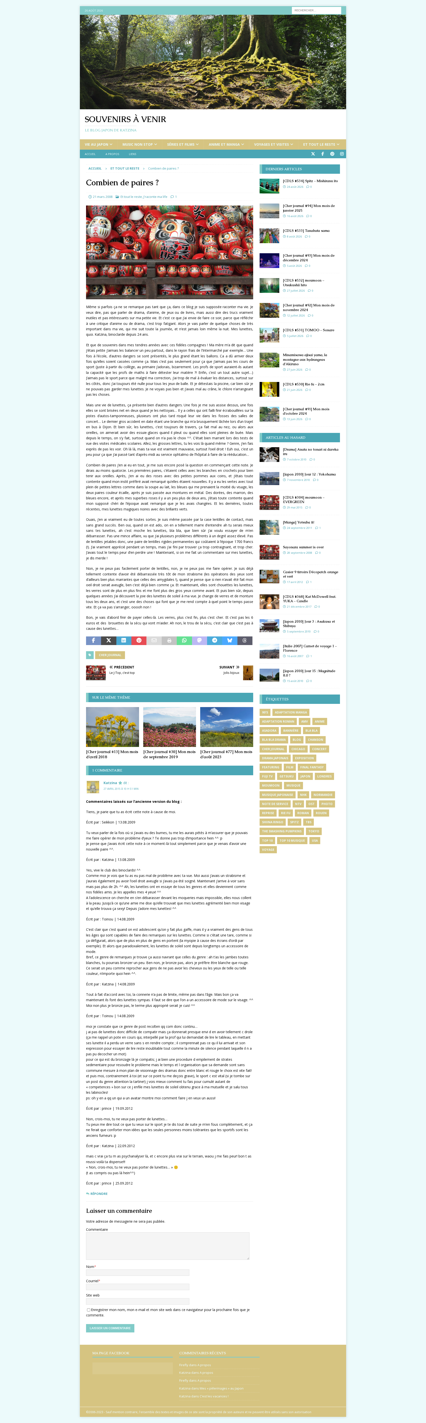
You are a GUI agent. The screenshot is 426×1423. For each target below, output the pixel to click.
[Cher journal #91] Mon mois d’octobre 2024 (306, 411)
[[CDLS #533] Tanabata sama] (269, 235)
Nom (90, 1266)
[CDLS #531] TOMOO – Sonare (308, 330)
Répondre (98, 1193)
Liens (132, 154)
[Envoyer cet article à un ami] (153, 640)
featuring (270, 767)
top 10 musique (292, 840)
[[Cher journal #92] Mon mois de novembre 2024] (269, 310)
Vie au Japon (96, 144)
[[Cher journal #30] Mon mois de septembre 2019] (169, 727)
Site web (93, 1295)
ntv (298, 804)
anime (320, 721)
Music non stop (138, 144)
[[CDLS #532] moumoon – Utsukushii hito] (269, 285)
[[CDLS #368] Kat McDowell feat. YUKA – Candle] (269, 601)
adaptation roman (278, 721)
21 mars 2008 (102, 196)
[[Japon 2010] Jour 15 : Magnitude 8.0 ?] (269, 675)
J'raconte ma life (155, 196)
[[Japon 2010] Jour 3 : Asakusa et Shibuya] (269, 625)
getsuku (287, 776)
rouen (321, 813)
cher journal (110, 655)
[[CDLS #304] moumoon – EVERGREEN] (269, 502)
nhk (303, 795)
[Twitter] (313, 154)
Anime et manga (224, 144)
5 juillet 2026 (295, 336)
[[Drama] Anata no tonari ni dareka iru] (269, 454)
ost (311, 804)
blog (297, 740)
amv (304, 721)
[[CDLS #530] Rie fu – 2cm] (269, 389)
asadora (269, 730)
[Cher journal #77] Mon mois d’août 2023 (226, 754)
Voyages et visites (271, 144)
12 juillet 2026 (296, 315)
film (289, 767)
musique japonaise (277, 795)
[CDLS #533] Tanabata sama (306, 230)
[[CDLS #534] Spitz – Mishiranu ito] (269, 186)
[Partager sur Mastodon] (199, 640)
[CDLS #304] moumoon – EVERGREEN (303, 499)
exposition (304, 758)
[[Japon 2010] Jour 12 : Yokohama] (269, 478)
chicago (298, 749)
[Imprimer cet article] (169, 640)
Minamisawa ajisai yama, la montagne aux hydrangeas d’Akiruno (305, 359)
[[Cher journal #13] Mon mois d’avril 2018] (112, 727)
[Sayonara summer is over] (269, 552)
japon (305, 776)
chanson (315, 740)
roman (303, 813)
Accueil (90, 154)
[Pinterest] (332, 154)
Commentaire (97, 1229)
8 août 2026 (294, 236)
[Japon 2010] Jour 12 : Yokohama (309, 474)
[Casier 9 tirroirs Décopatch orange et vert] (269, 577)
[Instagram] (341, 154)
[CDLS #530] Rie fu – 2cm (303, 384)
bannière (291, 730)
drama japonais (275, 758)
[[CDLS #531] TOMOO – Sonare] (269, 335)
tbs (308, 822)
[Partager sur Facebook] (93, 640)
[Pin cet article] (138, 640)
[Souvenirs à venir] (213, 106)
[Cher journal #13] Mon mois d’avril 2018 (112, 754)
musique (293, 785)
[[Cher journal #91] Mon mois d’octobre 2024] (269, 414)
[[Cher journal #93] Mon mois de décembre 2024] (269, 260)
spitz (294, 822)
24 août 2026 (295, 187)
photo (327, 804)
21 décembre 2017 (299, 606)
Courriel (92, 1281)
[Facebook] (322, 154)
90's (265, 712)
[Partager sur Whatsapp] (184, 640)
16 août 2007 (295, 656)
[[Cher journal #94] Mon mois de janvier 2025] (269, 211)
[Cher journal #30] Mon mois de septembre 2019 (169, 754)
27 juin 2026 (294, 369)
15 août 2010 (295, 681)
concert (319, 749)
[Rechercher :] (316, 10)
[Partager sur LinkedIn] (123, 640)
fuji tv (267, 776)
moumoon (271, 785)
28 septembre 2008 (299, 552)
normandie (323, 795)
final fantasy (312, 767)
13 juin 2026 (294, 419)
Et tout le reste (319, 144)
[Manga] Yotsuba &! (298, 522)
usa (315, 840)
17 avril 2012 (295, 582)
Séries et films (181, 144)
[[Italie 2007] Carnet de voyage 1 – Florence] (269, 651)
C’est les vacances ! (214, 1396)
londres (324, 776)
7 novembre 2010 (298, 480)
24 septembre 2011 (299, 528)
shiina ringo (272, 822)
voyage (268, 850)
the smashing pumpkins (282, 831)
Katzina (110, 782)
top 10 (267, 840)
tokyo (313, 831)
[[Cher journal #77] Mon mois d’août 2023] (226, 727)
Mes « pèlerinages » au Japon (222, 1388)
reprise (268, 813)
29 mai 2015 (294, 507)
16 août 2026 (295, 216)
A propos (112, 154)
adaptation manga (291, 712)
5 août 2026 (294, 266)
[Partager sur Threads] (244, 640)
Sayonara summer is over (303, 547)
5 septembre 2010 (299, 631)
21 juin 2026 (294, 390)
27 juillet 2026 (296, 290)
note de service (275, 804)
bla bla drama (274, 740)
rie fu (285, 813)
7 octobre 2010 (296, 459)
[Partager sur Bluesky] (229, 640)
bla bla (311, 730)
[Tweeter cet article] (108, 640)
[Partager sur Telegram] (214, 640)
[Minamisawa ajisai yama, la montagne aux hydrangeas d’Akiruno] (269, 360)
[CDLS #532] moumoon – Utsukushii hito (303, 282)
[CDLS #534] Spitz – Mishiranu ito (310, 181)
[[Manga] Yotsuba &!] (269, 527)
